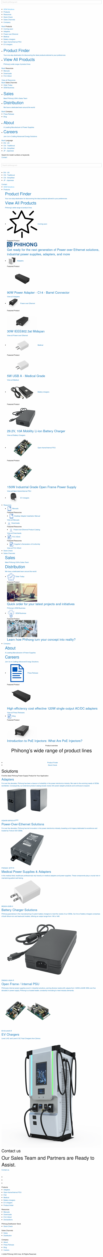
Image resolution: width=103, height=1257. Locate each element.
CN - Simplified (9, 148)
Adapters (7, 31)
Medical (6, 36)
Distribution (8, 1235)
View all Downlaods (14, 533)
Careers (6, 1250)
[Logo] (8, 162)
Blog (5, 116)
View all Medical (13, 380)
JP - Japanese (9, 151)
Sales (6, 1233)
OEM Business (9, 87)
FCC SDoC (8, 76)
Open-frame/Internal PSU (13, 42)
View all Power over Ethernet (17, 335)
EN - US (6, 143)
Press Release (9, 114)
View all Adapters (13, 296)
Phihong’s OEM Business (16, 608)
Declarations (8, 1219)
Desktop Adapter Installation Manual (27, 516)
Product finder (8, 1205)
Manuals (7, 71)
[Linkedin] (5, 1180)
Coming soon (8, 29)
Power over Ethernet (11, 34)
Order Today (8, 85)
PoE (5, 1195)
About (6, 1242)
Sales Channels (9, 19)
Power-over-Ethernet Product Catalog (26, 529)
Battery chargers (9, 39)
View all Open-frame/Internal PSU (19, 491)
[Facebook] (5, 1177)
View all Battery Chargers (16, 435)
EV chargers (8, 44)
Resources (7, 14)
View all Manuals (13, 520)
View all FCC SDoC (14, 548)
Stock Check (8, 17)
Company (7, 22)
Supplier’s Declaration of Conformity (27, 544)
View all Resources (8, 80)
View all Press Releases (16, 712)
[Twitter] (5, 1183)
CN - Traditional (9, 145)
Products (7, 12)
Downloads (8, 73)
